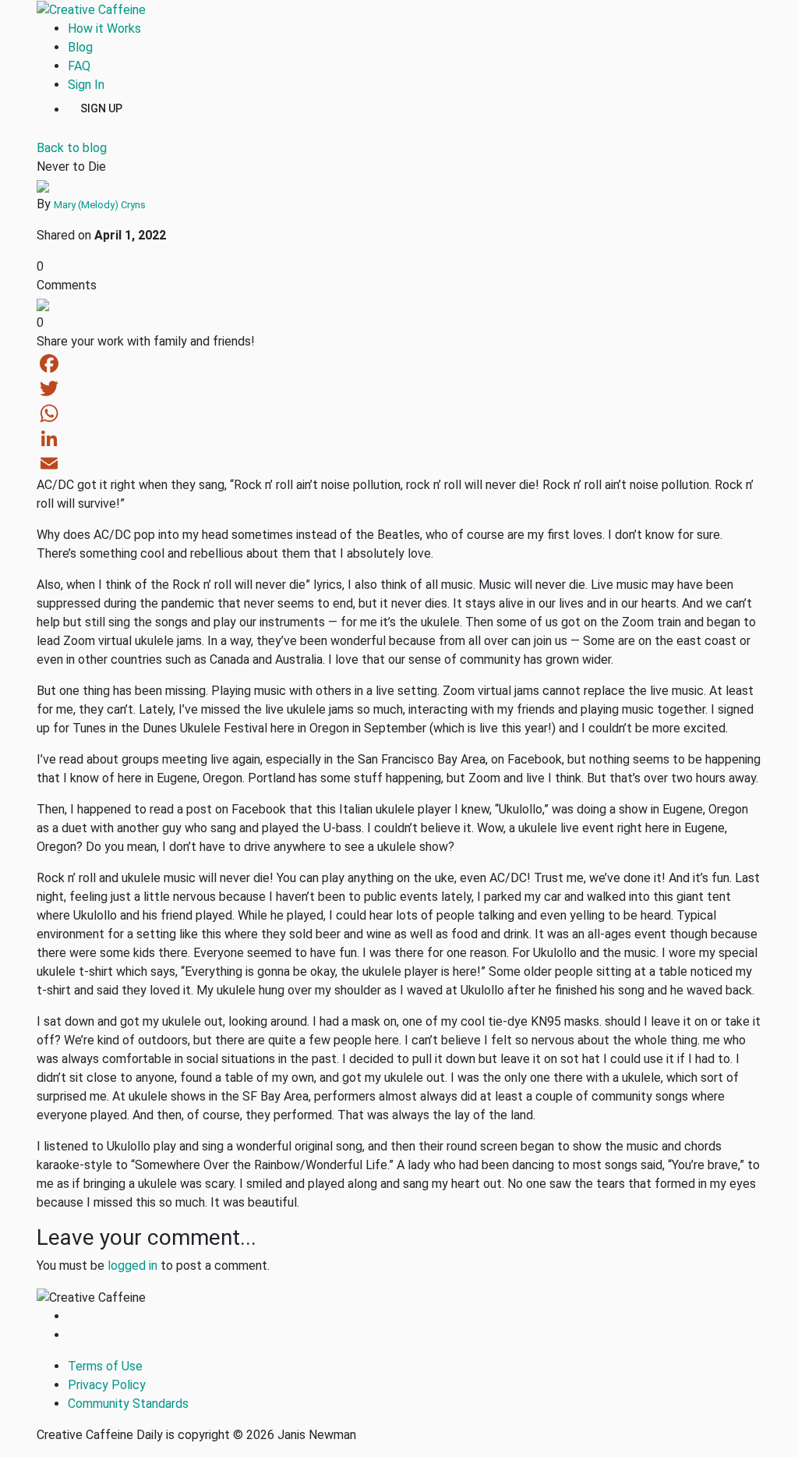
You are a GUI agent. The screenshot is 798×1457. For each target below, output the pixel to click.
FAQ (79, 65)
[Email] (399, 463)
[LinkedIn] (399, 438)
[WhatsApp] (399, 413)
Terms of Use (105, 1366)
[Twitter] (399, 388)
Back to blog (72, 147)
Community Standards (128, 1403)
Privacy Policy (107, 1384)
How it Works (104, 28)
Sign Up (101, 107)
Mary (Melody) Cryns (100, 205)
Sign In (86, 84)
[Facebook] (399, 363)
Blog (80, 47)
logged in (132, 1265)
